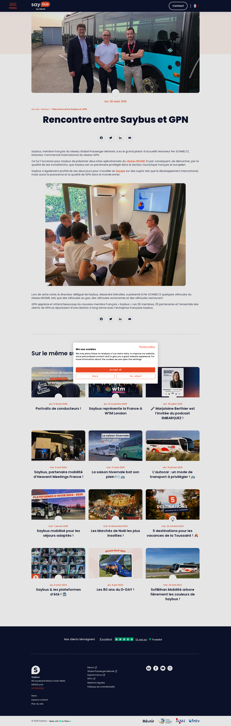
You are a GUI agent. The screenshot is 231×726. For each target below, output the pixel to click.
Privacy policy (147, 346)
